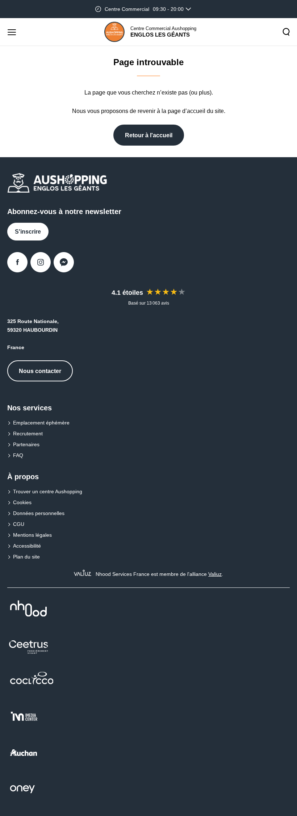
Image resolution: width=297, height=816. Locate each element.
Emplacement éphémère (41, 423)
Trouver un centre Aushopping (47, 491)
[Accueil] (114, 32)
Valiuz (215, 574)
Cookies (22, 502)
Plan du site (26, 557)
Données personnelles (38, 513)
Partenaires (26, 444)
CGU (18, 524)
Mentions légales (32, 535)
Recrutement (28, 433)
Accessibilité (27, 546)
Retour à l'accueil (148, 135)
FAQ (18, 455)
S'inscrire (28, 232)
